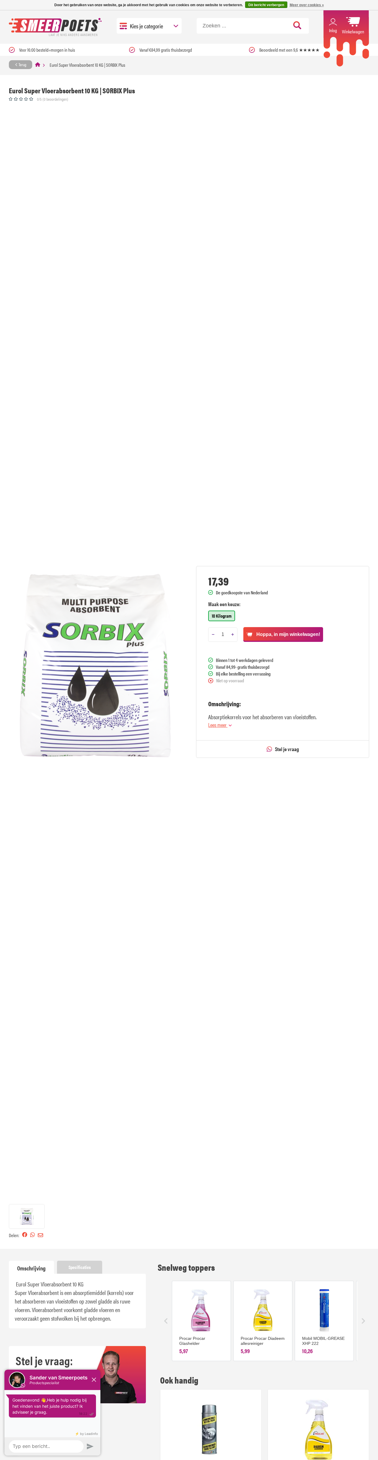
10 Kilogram (222, 615)
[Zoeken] (297, 25)
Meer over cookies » (307, 5)
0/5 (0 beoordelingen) (52, 99)
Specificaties (80, 1267)
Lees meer (217, 724)
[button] (27, 1216)
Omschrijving (31, 1268)
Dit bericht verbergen (266, 5)
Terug (22, 64)
